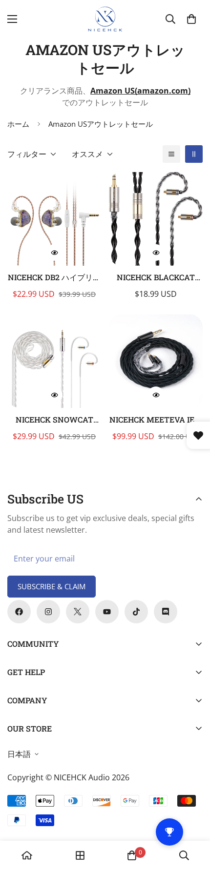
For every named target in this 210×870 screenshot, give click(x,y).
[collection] (80, 855)
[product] (27, 855)
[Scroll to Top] (192, 818)
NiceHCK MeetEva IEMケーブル (155, 419)
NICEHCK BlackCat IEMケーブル (156, 277)
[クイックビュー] (54, 252)
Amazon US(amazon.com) (140, 90)
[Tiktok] (136, 611)
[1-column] (171, 154)
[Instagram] (48, 611)
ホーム (18, 124)
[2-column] (194, 154)
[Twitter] (77, 611)
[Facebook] (19, 611)
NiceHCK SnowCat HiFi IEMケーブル (54, 419)
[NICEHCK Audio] (105, 19)
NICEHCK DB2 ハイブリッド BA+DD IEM (54, 277)
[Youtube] (107, 611)
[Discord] (165, 611)
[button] (191, 19)
